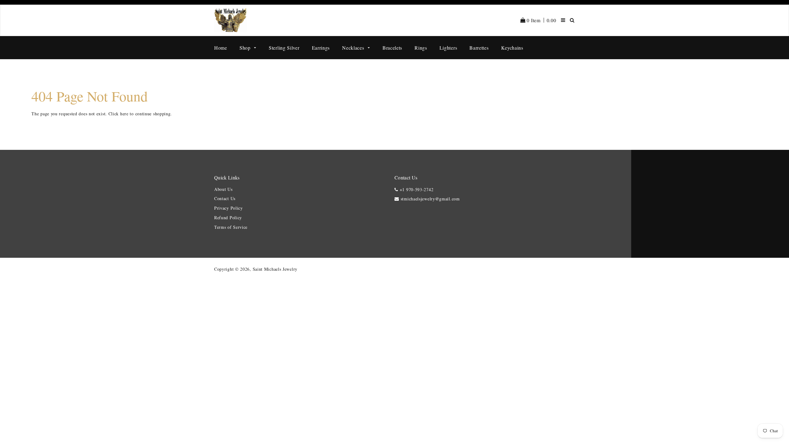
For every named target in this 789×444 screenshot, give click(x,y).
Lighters (448, 47)
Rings (421, 47)
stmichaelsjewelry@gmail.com (430, 199)
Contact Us (224, 198)
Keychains (512, 47)
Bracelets (392, 47)
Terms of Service (230, 227)
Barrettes (479, 47)
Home (220, 47)
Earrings (321, 47)
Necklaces (354, 47)
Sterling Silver (284, 47)
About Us (223, 189)
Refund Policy (228, 217)
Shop (245, 47)
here (124, 114)
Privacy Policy (228, 208)
